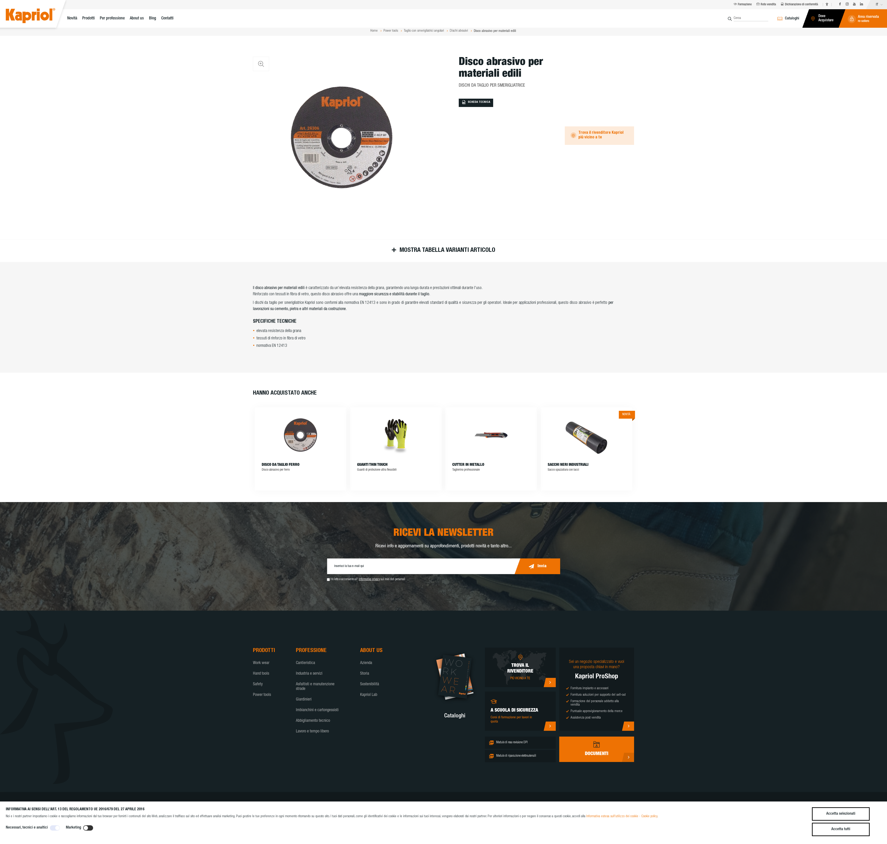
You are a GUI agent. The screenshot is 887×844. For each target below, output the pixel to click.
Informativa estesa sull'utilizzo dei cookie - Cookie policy (621, 816)
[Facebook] (839, 4)
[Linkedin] (861, 4)
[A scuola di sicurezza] (550, 726)
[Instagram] (847, 4)
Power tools (262, 695)
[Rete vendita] (550, 682)
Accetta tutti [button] (840, 829)
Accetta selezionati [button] (840, 814)
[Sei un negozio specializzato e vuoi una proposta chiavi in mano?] (628, 726)
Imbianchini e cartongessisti (317, 710)
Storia (364, 674)
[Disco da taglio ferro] (300, 435)
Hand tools (261, 674)
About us (137, 18)
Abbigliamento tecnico (313, 721)
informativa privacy (369, 579)
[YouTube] (854, 4)
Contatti (167, 18)
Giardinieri (304, 700)
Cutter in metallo (468, 465)
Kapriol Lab (368, 695)
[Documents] (628, 757)
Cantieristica (305, 663)
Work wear (261, 663)
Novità (72, 18)
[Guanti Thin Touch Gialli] (396, 435)
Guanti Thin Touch (372, 465)
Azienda (366, 663)
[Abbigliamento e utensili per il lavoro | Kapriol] (37, 16)
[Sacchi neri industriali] (586, 435)
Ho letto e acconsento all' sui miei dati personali (368, 579)
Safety (258, 684)
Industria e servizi (309, 674)
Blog (152, 18)
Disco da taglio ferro (280, 465)
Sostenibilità (369, 684)
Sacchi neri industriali (568, 465)
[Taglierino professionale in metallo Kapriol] (491, 435)
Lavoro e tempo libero (312, 731)
